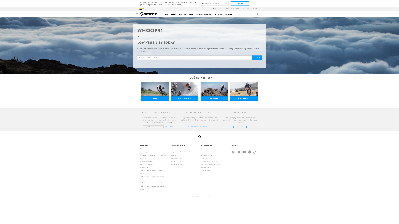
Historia (203, 152)
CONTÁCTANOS (240, 127)
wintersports (184, 98)
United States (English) (213, 3)
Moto (191, 14)
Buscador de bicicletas (147, 161)
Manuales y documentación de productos (153, 155)
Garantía (143, 158)
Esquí (173, 14)
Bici (166, 14)
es (143, 9)
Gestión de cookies (176, 164)
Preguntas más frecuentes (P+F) (180, 152)
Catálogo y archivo (146, 152)
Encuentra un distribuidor (199, 127)
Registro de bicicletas (146, 164)
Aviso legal (204, 158)
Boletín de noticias (176, 158)
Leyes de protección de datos (210, 161)
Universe (228, 14)
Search (256, 58)
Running (182, 14)
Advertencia (144, 167)
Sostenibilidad (205, 171)
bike (155, 98)
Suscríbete (169, 127)
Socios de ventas (206, 167)
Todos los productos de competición (151, 183)
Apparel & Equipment (204, 14)
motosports (244, 98)
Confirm (240, 3)
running (214, 98)
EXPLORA (218, 14)
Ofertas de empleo (206, 155)
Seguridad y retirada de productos (211, 164)
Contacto (173, 155)
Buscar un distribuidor (177, 161)
